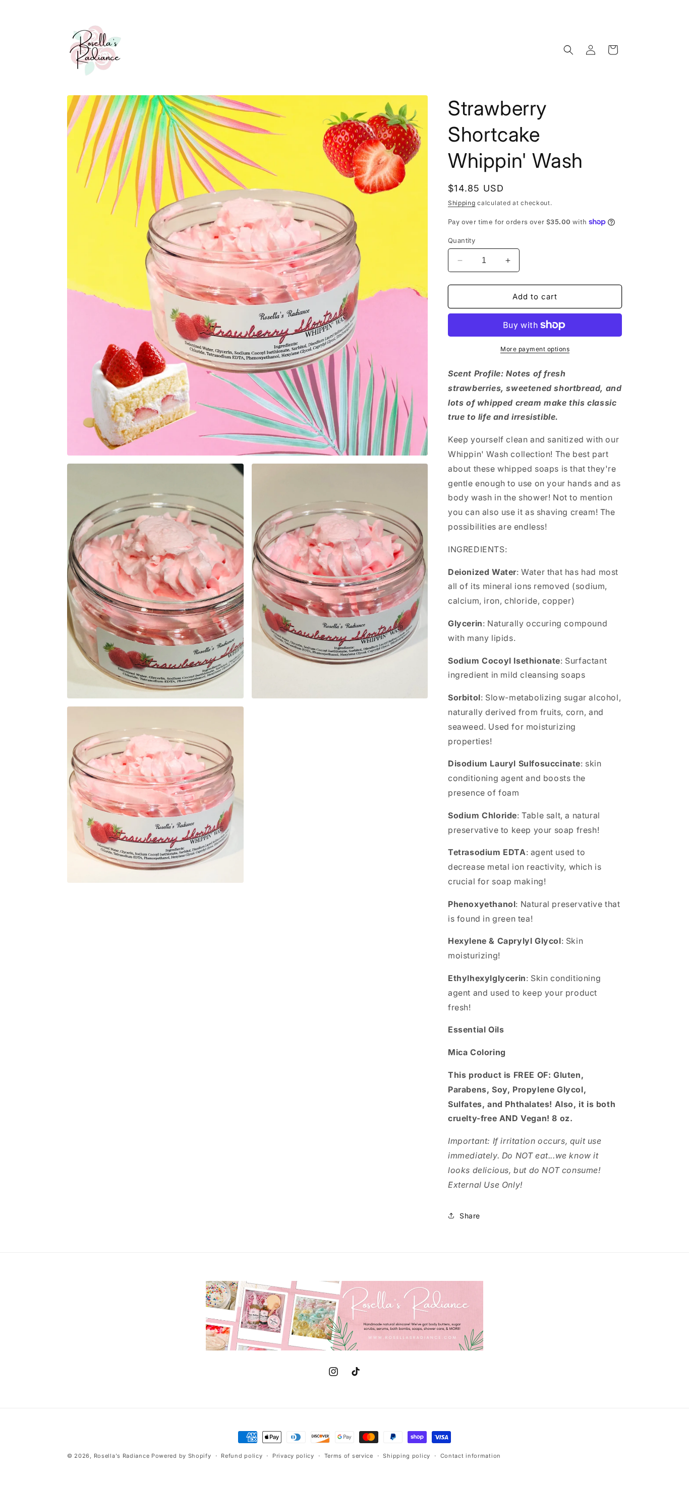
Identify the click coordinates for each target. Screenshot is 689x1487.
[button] (568, 50)
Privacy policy (293, 1455)
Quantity (461, 240)
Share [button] (470, 1215)
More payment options (534, 349)
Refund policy (241, 1455)
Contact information (470, 1455)
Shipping (462, 203)
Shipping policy (406, 1455)
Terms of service (348, 1455)
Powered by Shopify (181, 1455)
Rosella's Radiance (122, 1455)
